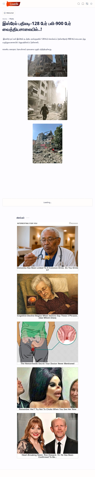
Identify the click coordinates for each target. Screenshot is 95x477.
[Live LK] (13, 4)
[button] (4, 4)
